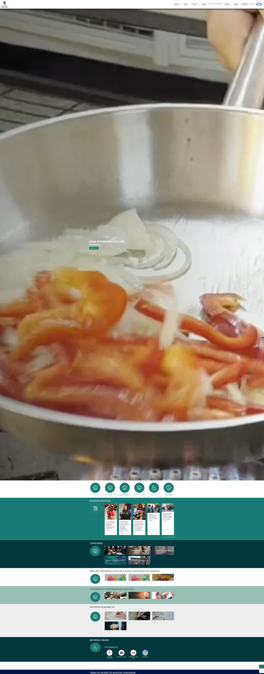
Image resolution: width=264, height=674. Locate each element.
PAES (115, 616)
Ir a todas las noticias (168, 537)
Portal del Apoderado (227, 4)
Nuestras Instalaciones (163, 550)
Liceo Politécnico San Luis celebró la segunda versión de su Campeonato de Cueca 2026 (110, 525)
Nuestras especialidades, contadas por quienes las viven (153, 516)
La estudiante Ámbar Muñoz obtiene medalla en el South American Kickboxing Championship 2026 (124, 526)
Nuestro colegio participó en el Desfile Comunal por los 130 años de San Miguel (167, 516)
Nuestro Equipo (218, 3)
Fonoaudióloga (163, 595)
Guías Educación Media (139, 616)
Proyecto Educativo (186, 4)
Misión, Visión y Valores (194, 4)
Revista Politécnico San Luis (115, 560)
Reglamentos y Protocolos (245, 4)
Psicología (139, 595)
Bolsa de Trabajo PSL (236, 4)
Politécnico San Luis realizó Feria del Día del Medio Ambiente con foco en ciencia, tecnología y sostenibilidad (139, 526)
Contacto (252, 3)
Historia (211, 3)
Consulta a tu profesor (115, 626)
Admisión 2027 (94, 248)
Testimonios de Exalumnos (139, 560)
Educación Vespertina (203, 4)
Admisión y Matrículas (176, 4)
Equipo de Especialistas (139, 550)
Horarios (163, 616)
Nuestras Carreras (116, 550)
